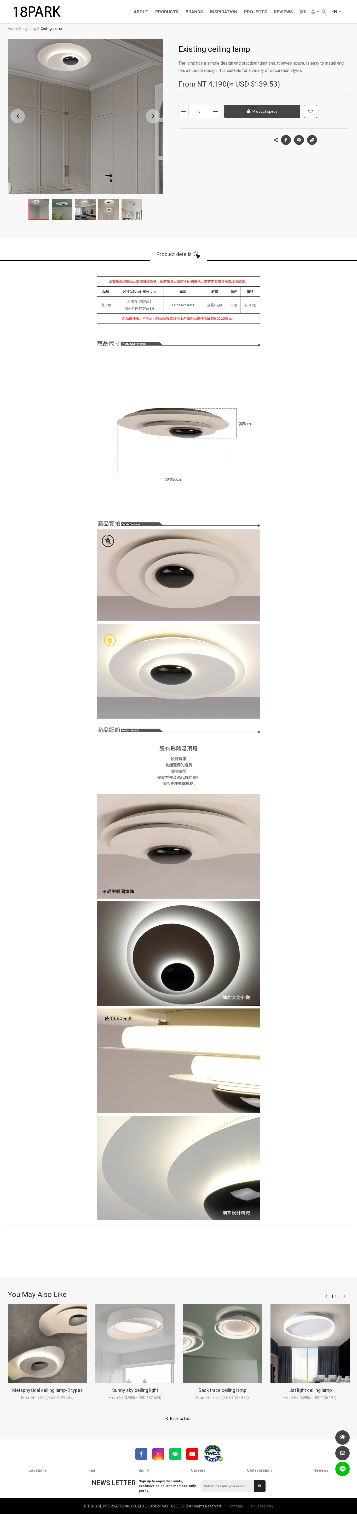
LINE (299, 140)
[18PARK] (36, 11)
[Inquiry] (342, 1453)
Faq (91, 1470)
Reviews (321, 1470)
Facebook (286, 140)
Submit (260, 1486)
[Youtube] (192, 1454)
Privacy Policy (262, 1506)
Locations (37, 1470)
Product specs (265, 111)
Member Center (315, 11)
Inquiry (142, 1470)
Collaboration (259, 1470)
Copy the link (312, 140)
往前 (326, 1296)
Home (13, 28)
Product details (174, 254)
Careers (198, 1470)
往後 (344, 1296)
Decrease (184, 111)
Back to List (180, 1418)
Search (324, 12)
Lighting (29, 28)
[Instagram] (158, 1454)
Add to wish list (310, 111)
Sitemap (236, 1506)
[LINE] (175, 1454)
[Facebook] (141, 1454)
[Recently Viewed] (342, 1437)
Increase (215, 111)
